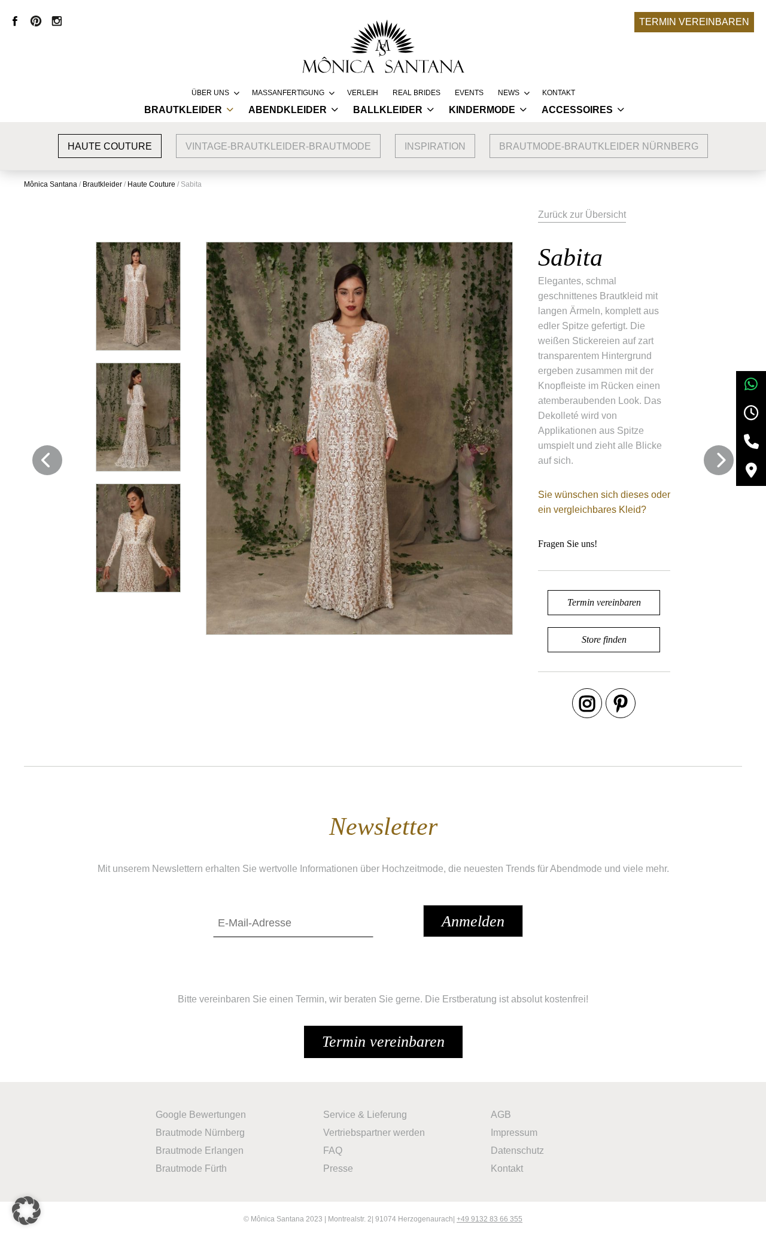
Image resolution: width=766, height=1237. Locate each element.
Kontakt (558, 93)
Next (719, 460)
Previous (47, 460)
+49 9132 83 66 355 (489, 1219)
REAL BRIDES (416, 93)
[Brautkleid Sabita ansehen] (138, 296)
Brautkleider (183, 110)
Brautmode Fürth (191, 1168)
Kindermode (482, 110)
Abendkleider (287, 110)
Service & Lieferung (365, 1115)
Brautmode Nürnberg (200, 1132)
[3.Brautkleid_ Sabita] (138, 538)
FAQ (332, 1150)
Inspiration (435, 146)
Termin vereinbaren (694, 22)
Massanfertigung (288, 93)
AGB (501, 1115)
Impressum (514, 1132)
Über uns (210, 93)
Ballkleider (387, 110)
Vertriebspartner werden (374, 1132)
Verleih (362, 93)
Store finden (604, 639)
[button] (26, 1210)
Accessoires (577, 110)
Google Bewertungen (201, 1115)
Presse (338, 1168)
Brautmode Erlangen (200, 1150)
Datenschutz (517, 1150)
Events (469, 93)
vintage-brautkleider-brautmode (278, 146)
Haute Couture (110, 146)
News (508, 93)
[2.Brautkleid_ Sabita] (138, 417)
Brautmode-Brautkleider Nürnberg (598, 146)
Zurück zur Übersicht (582, 214)
